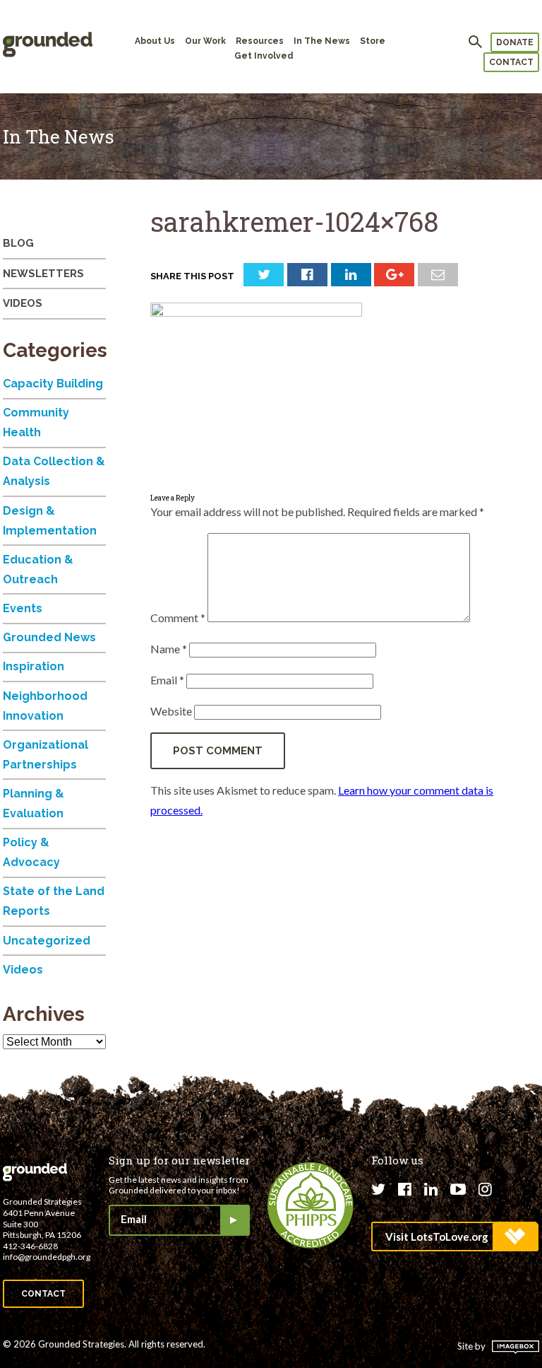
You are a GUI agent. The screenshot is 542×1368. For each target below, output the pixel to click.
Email (167, 679)
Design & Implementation (50, 520)
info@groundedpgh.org (46, 1256)
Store (372, 41)
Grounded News (49, 637)
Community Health (36, 422)
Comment (177, 617)
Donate (515, 42)
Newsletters (43, 273)
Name (168, 648)
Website (171, 711)
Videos (22, 303)
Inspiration (33, 666)
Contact (511, 62)
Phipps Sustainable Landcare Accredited (310, 1205)
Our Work (205, 41)
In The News (322, 41)
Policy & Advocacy (31, 852)
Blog (18, 243)
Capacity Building (53, 383)
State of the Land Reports (53, 901)
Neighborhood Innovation (45, 706)
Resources (260, 41)
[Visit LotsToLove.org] (454, 1236)
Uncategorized (46, 940)
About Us (155, 41)
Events (22, 608)
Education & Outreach (38, 569)
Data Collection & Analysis (54, 471)
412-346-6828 (30, 1246)
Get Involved (264, 56)
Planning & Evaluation (33, 803)
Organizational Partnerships (45, 754)
